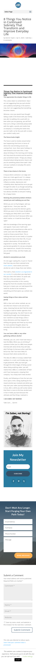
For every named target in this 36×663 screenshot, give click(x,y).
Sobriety (28, 38)
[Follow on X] (24, 481)
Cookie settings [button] (27, 656)
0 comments (8, 40)
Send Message (23, 555)
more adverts (8, 266)
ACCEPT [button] (18, 660)
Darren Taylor (10, 38)
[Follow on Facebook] (13, 481)
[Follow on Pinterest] (18, 481)
